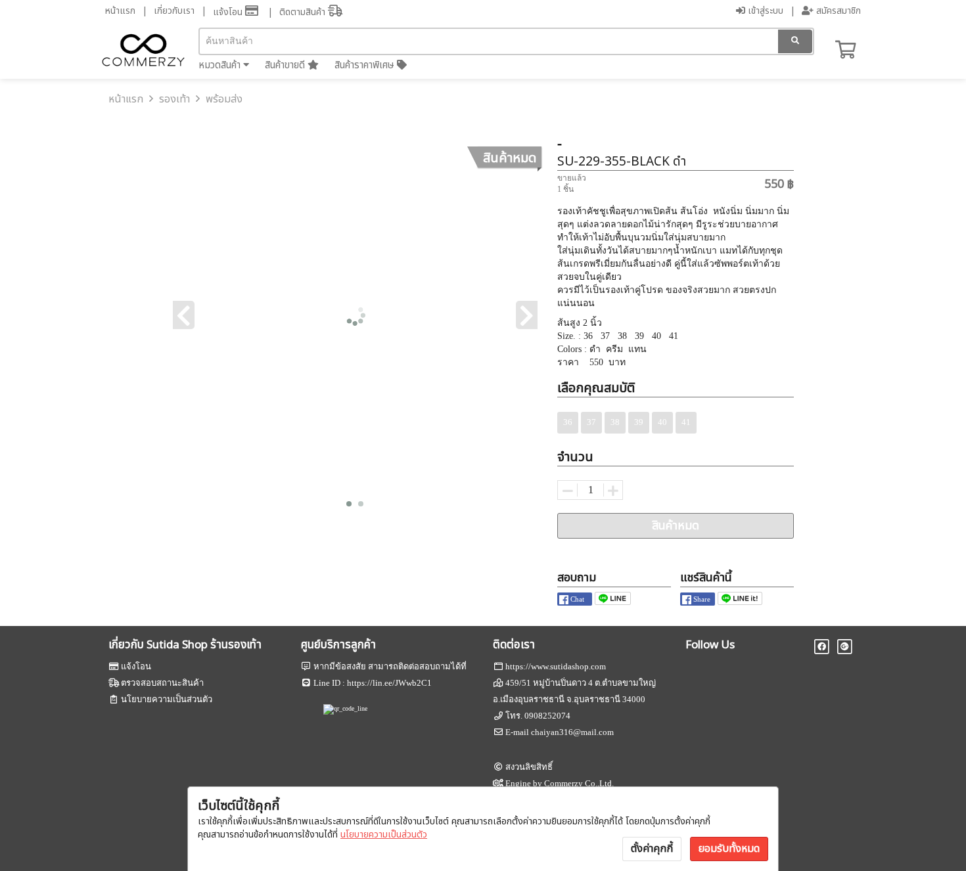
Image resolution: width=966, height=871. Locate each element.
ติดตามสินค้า (303, 12)
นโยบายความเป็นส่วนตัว (383, 834)
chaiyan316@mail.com (572, 732)
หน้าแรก (120, 11)
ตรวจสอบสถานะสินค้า (162, 683)
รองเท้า (174, 99)
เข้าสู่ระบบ (764, 11)
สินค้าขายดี (286, 65)
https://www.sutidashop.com (555, 666)
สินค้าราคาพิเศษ (365, 65)
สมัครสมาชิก (837, 11)
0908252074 (547, 716)
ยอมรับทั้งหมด (729, 849)
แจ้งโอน (229, 12)
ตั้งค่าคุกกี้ (652, 849)
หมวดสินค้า (220, 65)
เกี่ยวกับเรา (174, 11)
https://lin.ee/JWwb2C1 (389, 683)
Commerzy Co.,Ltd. (579, 783)
